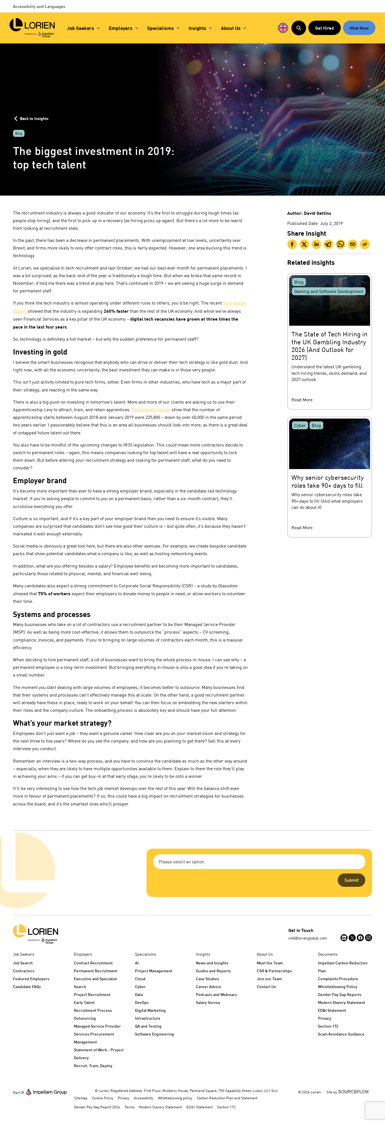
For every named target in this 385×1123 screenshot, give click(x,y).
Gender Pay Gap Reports (339, 994)
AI (137, 962)
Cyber (140, 986)
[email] (353, 244)
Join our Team (269, 978)
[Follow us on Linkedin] (344, 937)
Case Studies (207, 978)
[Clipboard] (365, 244)
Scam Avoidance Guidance (341, 1034)
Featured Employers (31, 978)
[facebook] (292, 244)
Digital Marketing (150, 1010)
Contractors (23, 970)
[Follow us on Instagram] (368, 937)
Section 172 (328, 1026)
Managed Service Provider (97, 1026)
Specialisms (160, 28)
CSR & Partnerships (274, 970)
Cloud (140, 978)
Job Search (23, 962)
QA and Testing (148, 1026)
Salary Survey (208, 1002)
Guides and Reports (213, 970)
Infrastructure (147, 1018)
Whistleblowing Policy (337, 986)
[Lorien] (32, 28)
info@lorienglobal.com (307, 938)
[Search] (298, 28)
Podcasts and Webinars (216, 994)
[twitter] (304, 244)
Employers (120, 28)
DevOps (142, 1002)
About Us (231, 28)
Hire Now (359, 27)
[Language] (283, 28)
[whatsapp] (341, 244)
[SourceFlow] (355, 1091)
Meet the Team (270, 962)
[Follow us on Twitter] (352, 937)
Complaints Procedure (338, 978)
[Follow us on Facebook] (360, 937)
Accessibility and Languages (39, 6)
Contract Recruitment (93, 962)
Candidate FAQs (27, 986)
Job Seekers (80, 28)
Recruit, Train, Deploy (93, 1065)
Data (139, 994)
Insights (197, 28)
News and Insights (212, 962)
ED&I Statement (332, 1010)
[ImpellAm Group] (46, 1091)
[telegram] (328, 244)
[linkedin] (316, 244)
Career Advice (208, 986)
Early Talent (84, 1002)
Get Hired (324, 27)
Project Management (153, 970)
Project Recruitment (92, 994)
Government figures (151, 409)
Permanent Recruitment (95, 970)
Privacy (324, 1018)
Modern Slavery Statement (341, 1002)
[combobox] (259, 861)
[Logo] (35, 934)
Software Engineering (154, 1034)
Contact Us (266, 986)
